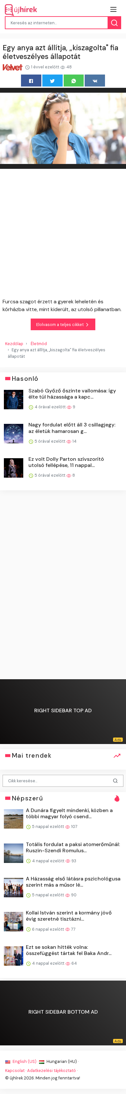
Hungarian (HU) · (62, 1061)
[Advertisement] (63, 234)
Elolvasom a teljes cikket (60, 324)
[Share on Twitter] (52, 81)
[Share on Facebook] (31, 81)
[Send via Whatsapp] (74, 81)
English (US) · (25, 1061)
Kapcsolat (15, 1070)
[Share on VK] (95, 81)
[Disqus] (63, 585)
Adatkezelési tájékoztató (51, 1070)
